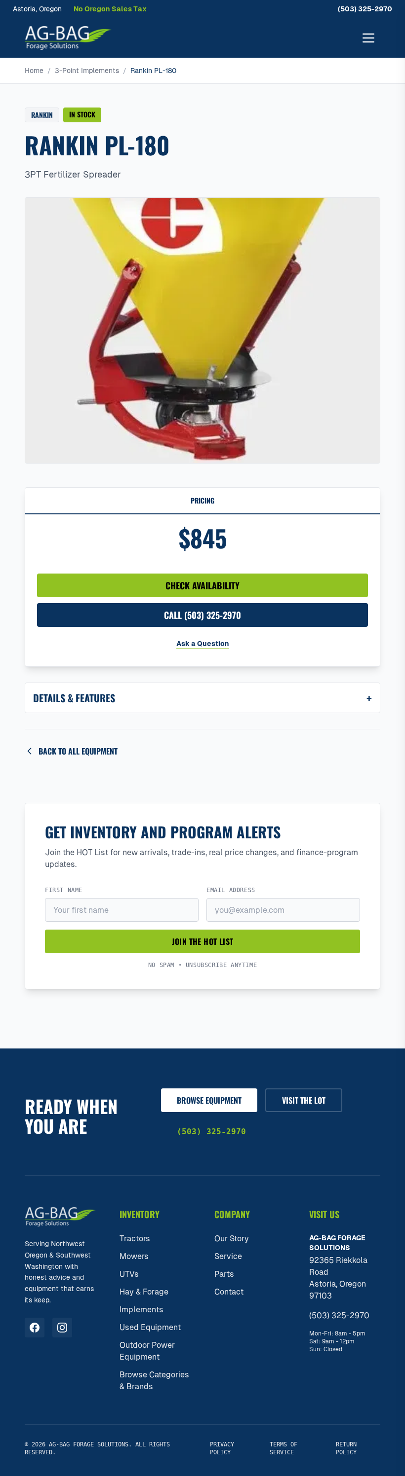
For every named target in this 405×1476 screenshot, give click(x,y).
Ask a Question (202, 644)
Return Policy (346, 1448)
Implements (141, 1309)
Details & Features (202, 698)
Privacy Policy (222, 1448)
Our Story (231, 1238)
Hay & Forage (144, 1291)
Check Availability (202, 585)
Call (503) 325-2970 (202, 615)
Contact (228, 1291)
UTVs (129, 1274)
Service (228, 1256)
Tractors (135, 1238)
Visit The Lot (303, 1100)
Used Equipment (150, 1327)
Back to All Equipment (78, 751)
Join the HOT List (203, 941)
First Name (63, 890)
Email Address (230, 890)
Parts (224, 1274)
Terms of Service (283, 1448)
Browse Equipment (209, 1100)
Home (34, 70)
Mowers (134, 1256)
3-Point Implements (87, 70)
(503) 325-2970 (365, 9)
